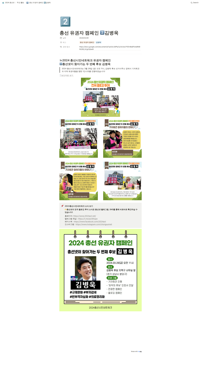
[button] (8, 2)
